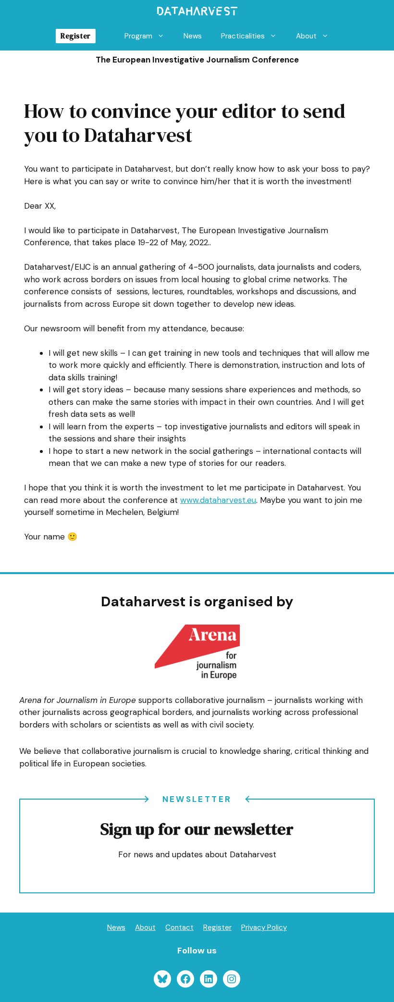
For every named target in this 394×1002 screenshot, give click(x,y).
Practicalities (243, 36)
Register (75, 36)
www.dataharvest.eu (218, 500)
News (193, 36)
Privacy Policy (264, 927)
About (306, 36)
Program (138, 36)
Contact (179, 927)
